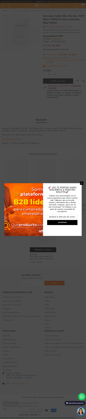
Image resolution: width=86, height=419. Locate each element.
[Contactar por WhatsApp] (81, 396)
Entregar (62, 222)
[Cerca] (81, 183)
